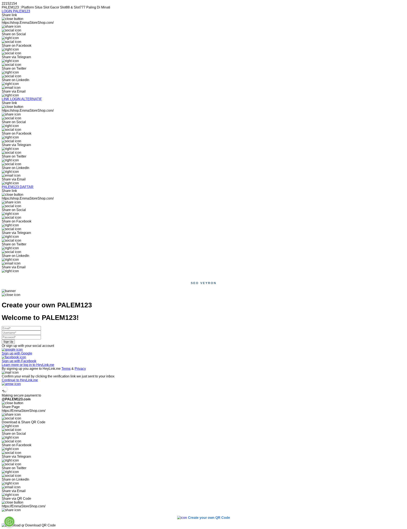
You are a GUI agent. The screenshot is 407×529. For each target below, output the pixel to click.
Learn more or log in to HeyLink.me (28, 365)
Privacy (80, 368)
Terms (66, 368)
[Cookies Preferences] (9, 521)
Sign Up (8, 341)
